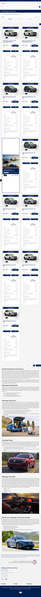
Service (15, 583)
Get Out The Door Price (15, 51)
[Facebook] (2, 579)
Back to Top (38, 365)
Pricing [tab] (13, 55)
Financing (29, 583)
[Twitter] (4, 579)
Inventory (3, 583)
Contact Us (5, 570)
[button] (17, 39)
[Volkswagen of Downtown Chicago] (3, 3)
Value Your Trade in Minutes (7, 51)
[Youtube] (6, 579)
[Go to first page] (33, 24)
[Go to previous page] (35, 24)
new (37, 379)
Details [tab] (8, 55)
